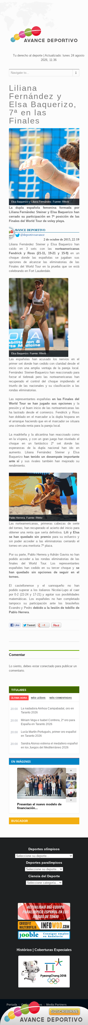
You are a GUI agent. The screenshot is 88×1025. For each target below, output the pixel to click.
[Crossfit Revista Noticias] (44, 928)
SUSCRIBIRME (64, 1011)
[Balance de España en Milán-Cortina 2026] (71, 788)
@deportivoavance (32, 234)
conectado (47, 666)
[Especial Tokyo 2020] (44, 918)
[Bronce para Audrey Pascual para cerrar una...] (71, 796)
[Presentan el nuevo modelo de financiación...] (71, 780)
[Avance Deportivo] (44, 35)
